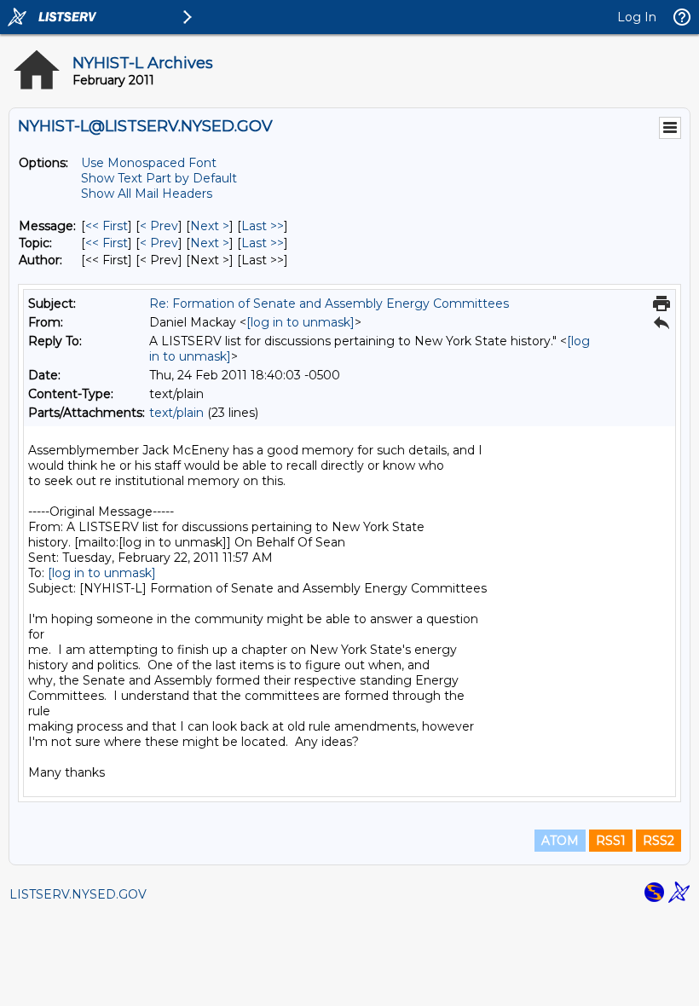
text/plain (176, 412)
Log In (636, 17)
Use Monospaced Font (149, 163)
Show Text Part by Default (159, 178)
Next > (209, 226)
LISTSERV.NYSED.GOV (78, 894)
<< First (106, 226)
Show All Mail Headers (146, 193)
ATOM (560, 840)
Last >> (262, 226)
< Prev (159, 226)
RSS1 (611, 840)
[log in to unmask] (300, 322)
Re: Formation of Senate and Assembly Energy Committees (329, 303)
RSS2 (658, 840)
